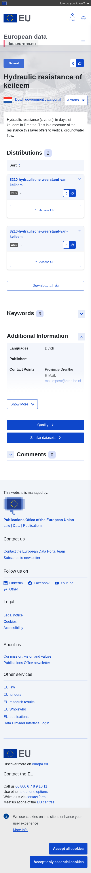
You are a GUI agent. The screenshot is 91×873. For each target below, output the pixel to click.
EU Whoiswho (15, 709)
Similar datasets (42, 438)
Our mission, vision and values (27, 656)
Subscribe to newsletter (22, 558)
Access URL (47, 210)
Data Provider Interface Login (26, 723)
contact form (36, 797)
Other (13, 589)
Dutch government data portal (38, 99)
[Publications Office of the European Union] (44, 505)
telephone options (34, 791)
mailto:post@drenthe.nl (63, 381)
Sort (13, 165)
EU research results (19, 702)
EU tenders (12, 694)
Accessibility (13, 628)
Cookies (10, 621)
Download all (42, 285)
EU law (9, 687)
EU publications (16, 717)
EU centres (45, 802)
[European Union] (44, 753)
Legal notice (13, 615)
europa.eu (40, 764)
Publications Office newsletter (27, 663)
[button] (74, 3)
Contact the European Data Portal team (34, 551)
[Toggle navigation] (82, 41)
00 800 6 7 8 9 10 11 (31, 786)
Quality (42, 425)
